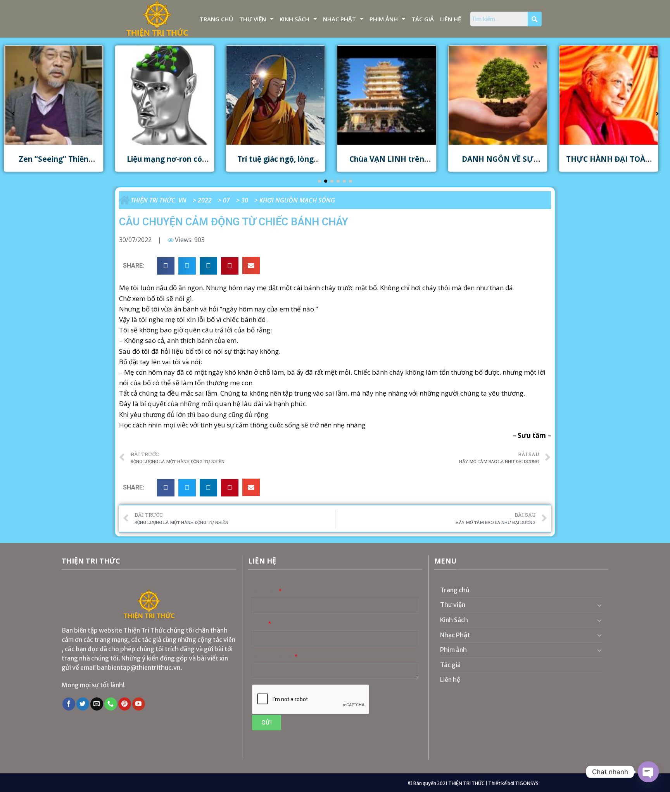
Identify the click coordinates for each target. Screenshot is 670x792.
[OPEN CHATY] (648, 771)
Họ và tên (265, 591)
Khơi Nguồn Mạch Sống (297, 200)
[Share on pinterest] (229, 266)
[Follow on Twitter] (82, 704)
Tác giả (422, 19)
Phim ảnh (384, 19)
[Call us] (110, 704)
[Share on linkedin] (208, 266)
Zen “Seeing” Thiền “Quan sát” (53, 164)
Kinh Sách (294, 19)
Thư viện (252, 19)
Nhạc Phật (339, 19)
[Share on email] (251, 265)
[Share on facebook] (165, 266)
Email (259, 624)
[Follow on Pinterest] (124, 704)
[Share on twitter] (187, 266)
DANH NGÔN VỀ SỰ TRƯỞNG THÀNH (498, 164)
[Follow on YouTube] (138, 704)
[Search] (535, 19)
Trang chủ (216, 19)
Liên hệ (450, 19)
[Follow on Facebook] (68, 704)
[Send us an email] (96, 704)
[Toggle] (599, 605)
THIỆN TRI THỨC (466, 783)
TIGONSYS (527, 783)
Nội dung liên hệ (273, 657)
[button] (319, 181)
